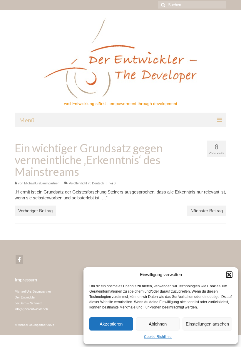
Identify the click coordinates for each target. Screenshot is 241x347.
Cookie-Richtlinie (158, 337)
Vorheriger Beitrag (35, 210)
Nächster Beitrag (206, 210)
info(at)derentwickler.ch (31, 309)
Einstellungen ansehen (207, 323)
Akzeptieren (111, 323)
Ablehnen (158, 323)
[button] (229, 275)
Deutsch (98, 183)
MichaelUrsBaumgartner (41, 183)
